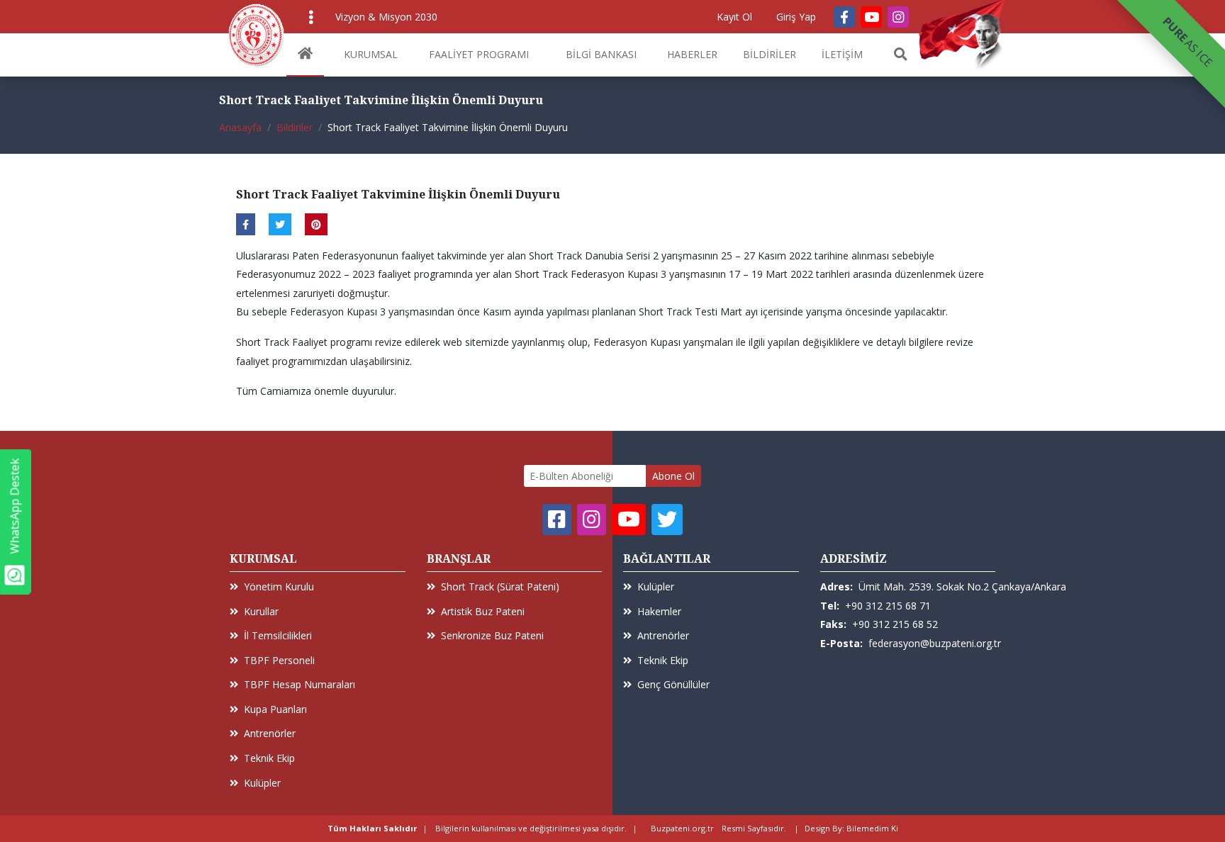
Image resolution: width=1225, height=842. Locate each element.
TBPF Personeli (279, 660)
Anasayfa (240, 127)
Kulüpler (262, 783)
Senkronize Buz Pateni (492, 635)
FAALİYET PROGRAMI (479, 54)
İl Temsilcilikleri (278, 635)
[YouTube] (871, 17)
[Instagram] (898, 17)
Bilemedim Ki (872, 828)
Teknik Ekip (269, 758)
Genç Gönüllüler (673, 684)
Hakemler (659, 611)
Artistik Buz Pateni (483, 611)
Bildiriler (294, 127)
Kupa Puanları (275, 709)
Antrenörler (270, 733)
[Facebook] (844, 17)
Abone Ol (673, 476)
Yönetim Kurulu (279, 586)
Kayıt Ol (734, 16)
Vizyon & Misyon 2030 (386, 16)
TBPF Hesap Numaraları (299, 684)
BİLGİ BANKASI (601, 54)
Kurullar (261, 611)
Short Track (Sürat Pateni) (500, 586)
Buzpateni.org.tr (682, 828)
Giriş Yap (796, 16)
